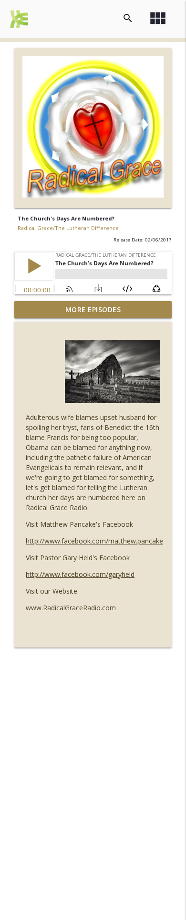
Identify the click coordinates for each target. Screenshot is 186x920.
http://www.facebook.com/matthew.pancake (94, 540)
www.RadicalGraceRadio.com (71, 607)
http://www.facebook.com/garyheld (80, 574)
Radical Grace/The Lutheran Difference (68, 227)
